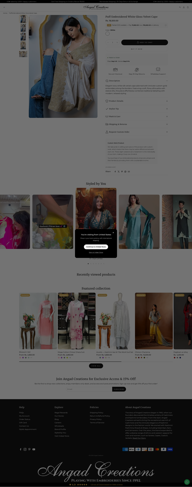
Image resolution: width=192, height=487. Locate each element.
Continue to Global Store (96, 247)
